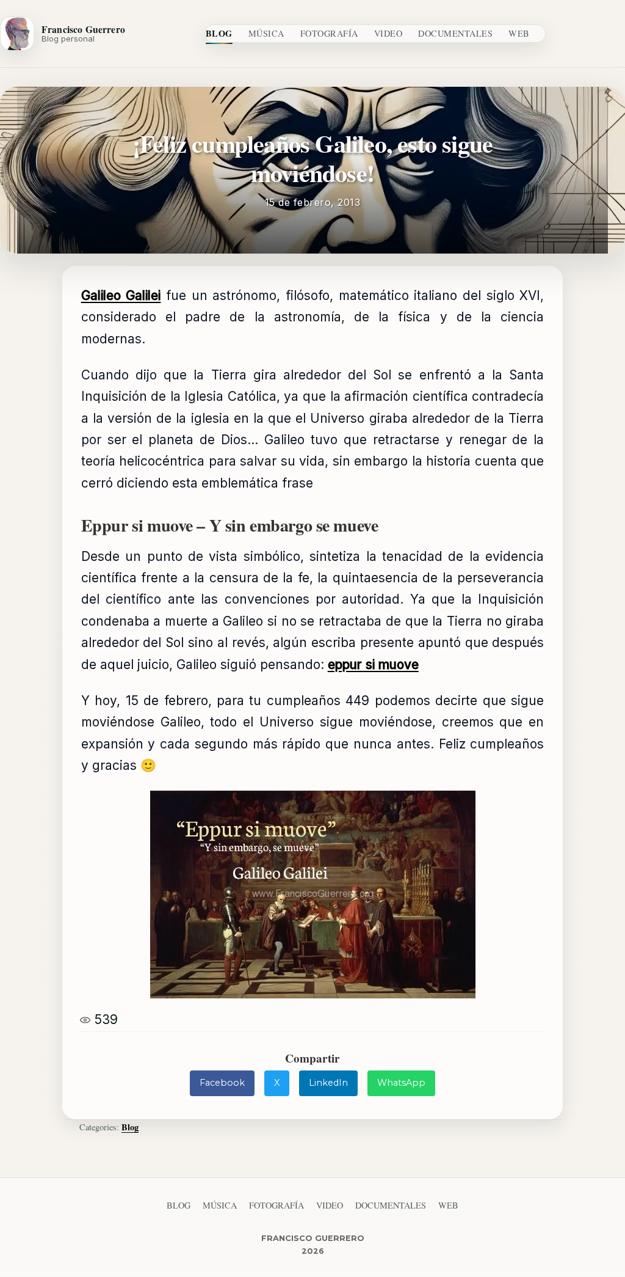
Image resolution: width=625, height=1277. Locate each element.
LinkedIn (328, 1082)
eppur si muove (373, 664)
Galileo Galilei (121, 295)
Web (519, 33)
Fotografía (329, 33)
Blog (219, 33)
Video (388, 33)
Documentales (455, 33)
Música (266, 33)
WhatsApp (401, 1082)
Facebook (222, 1082)
